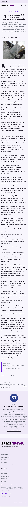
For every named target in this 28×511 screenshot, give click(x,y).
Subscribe (4, 1)
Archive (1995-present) (7, 465)
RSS (9, 496)
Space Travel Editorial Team (10, 37)
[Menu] (25, 5)
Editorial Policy (5, 476)
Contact (3, 481)
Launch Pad (4, 459)
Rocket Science (5, 457)
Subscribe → (6, 493)
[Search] (22, 5)
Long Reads (4, 462)
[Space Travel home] (8, 5)
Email (14, 375)
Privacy (16, 502)
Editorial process (22, 37)
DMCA (25, 502)
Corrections (4, 478)
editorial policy (14, 428)
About (2, 471)
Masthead (4, 473)
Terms (20, 502)
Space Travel (4, 454)
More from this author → (14, 430)
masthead (8, 387)
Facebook (10, 375)
